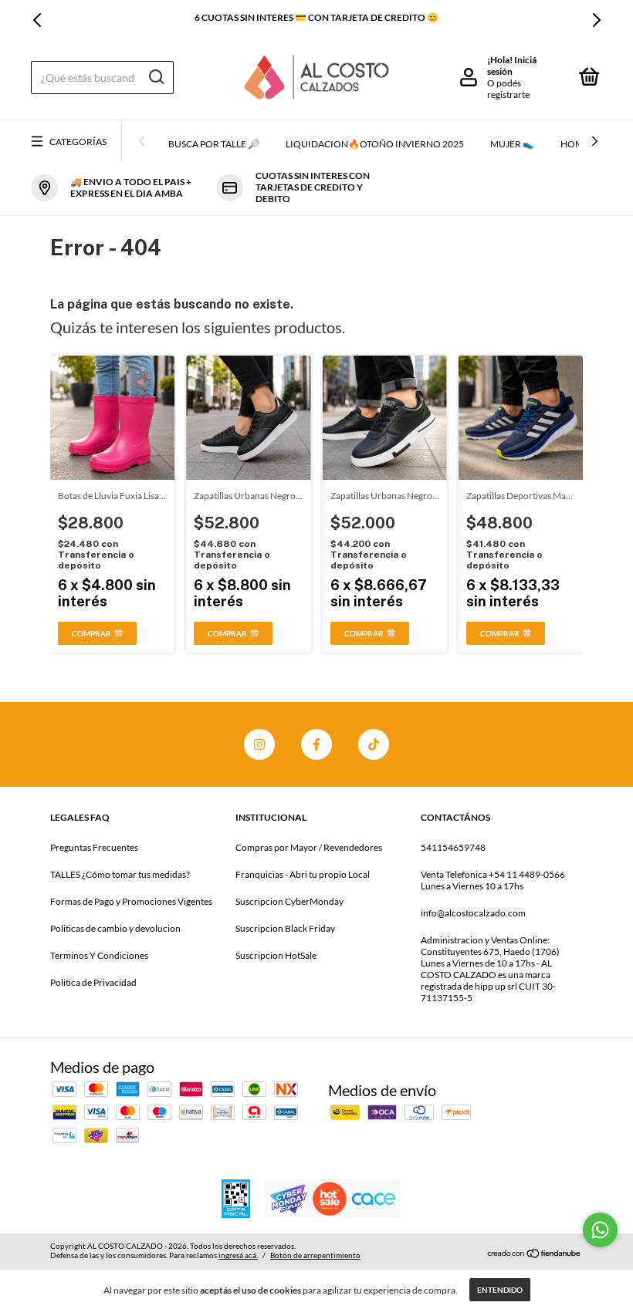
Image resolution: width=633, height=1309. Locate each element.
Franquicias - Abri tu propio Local (302, 874)
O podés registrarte (508, 88)
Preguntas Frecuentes (94, 847)
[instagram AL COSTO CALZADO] (259, 744)
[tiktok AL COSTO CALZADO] (373, 744)
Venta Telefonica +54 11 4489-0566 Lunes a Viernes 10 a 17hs (493, 880)
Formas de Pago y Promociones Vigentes (131, 901)
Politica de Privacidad (93, 982)
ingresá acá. (238, 1255)
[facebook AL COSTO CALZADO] (316, 744)
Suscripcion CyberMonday (289, 901)
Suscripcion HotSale (275, 955)
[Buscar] (155, 77)
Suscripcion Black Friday (285, 928)
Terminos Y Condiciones (99, 955)
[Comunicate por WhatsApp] (600, 1230)
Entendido (500, 1289)
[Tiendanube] (534, 1252)
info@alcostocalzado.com (473, 913)
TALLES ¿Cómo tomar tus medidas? (120, 874)
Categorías (78, 141)
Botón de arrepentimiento (315, 1255)
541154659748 (453, 847)
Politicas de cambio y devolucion (115, 928)
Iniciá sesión (512, 65)
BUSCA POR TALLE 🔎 (213, 144)
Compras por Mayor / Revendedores (308, 847)
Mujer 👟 (512, 144)
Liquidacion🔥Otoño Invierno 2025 (375, 144)
